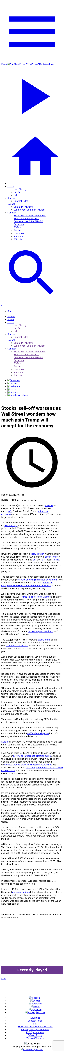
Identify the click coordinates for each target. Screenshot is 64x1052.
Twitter (17, 230)
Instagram (19, 235)
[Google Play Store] (17, 394)
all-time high (11, 525)
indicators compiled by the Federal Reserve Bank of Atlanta (27, 584)
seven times (51, 556)
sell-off (49, 505)
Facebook (19, 232)
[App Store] (13, 391)
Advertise (19, 224)
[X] (12, 383)
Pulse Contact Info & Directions (30, 215)
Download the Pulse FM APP (28, 221)
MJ (15, 194)
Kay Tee (18, 192)
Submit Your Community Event (29, 209)
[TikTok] (11, 388)
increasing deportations (40, 631)
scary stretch (37, 553)
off (43, 559)
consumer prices (21, 891)
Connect (11, 212)
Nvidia (4, 741)
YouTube (18, 238)
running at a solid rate (17, 645)
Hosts (10, 186)
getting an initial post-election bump (32, 755)
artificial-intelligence (38, 733)
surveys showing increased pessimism (37, 579)
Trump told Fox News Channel (36, 596)
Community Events (24, 206)
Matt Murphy (20, 189)
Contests (12, 197)
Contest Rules (21, 200)
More (3, 978)
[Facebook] (13, 380)
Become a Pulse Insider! (26, 218)
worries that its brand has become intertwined (28, 764)
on (34, 559)
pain (9, 511)
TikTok (17, 227)
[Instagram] (14, 386)
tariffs (56, 559)
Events (11, 203)
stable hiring (44, 639)
